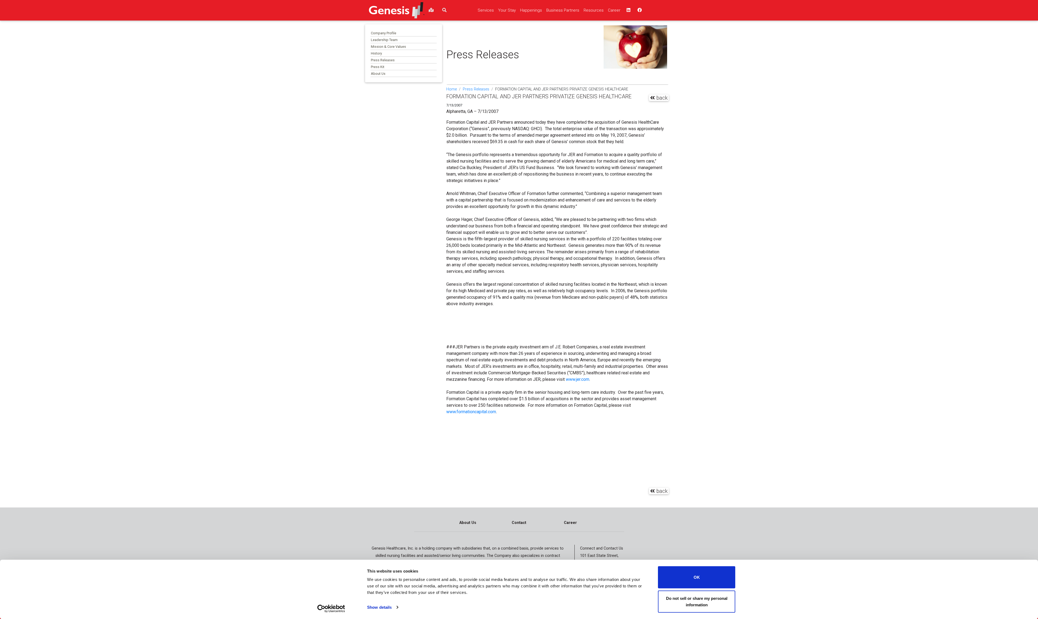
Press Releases (383, 60)
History (376, 53)
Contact (519, 522)
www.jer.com (577, 379)
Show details (379, 607)
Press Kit (377, 67)
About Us (378, 74)
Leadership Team (384, 40)
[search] (444, 10)
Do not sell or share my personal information (696, 601)
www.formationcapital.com (471, 411)
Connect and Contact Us (601, 548)
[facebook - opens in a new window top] (639, 10)
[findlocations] (431, 10)
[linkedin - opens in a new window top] (628, 10)
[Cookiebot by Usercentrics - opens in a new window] (331, 608)
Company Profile (383, 33)
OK (697, 577)
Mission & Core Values (388, 47)
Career (570, 522)
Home (451, 89)
